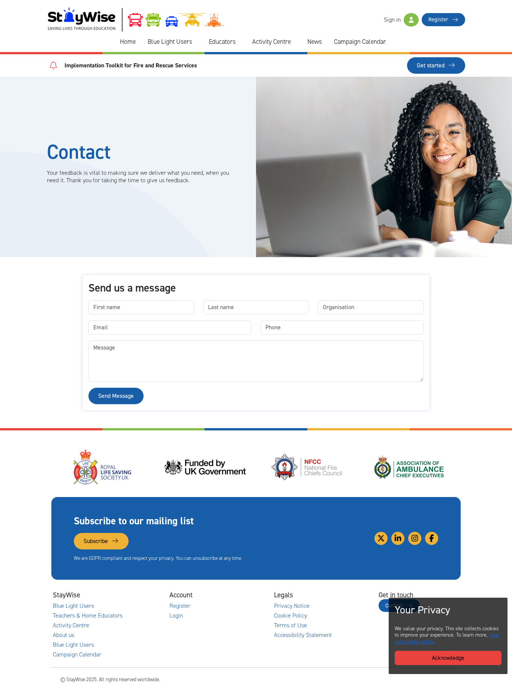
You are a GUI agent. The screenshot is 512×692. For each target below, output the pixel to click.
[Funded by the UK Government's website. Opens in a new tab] (191, 467)
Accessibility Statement (303, 635)
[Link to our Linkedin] (397, 538)
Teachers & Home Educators (88, 615)
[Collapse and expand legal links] (340, 595)
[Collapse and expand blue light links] (197, 42)
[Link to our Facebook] (431, 538)
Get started (431, 65)
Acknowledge (448, 658)
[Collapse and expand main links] (131, 595)
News (314, 41)
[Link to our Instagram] (414, 538)
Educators (222, 41)
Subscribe (96, 541)
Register (439, 19)
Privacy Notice (292, 606)
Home (128, 41)
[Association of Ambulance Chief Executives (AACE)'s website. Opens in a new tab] (396, 467)
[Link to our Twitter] (381, 538)
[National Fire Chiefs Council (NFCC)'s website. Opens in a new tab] (294, 467)
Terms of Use (290, 625)
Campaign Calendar (360, 41)
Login (176, 615)
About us (63, 635)
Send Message (116, 396)
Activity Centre (271, 41)
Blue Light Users (170, 41)
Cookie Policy (290, 615)
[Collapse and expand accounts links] (236, 595)
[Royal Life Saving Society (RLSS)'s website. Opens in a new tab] (89, 467)
